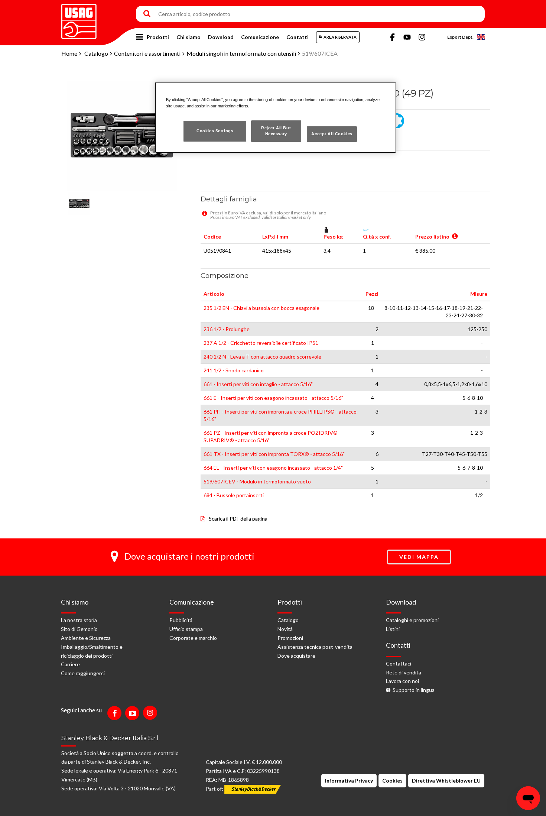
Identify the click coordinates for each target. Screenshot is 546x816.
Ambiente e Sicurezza (86, 638)
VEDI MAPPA (419, 557)
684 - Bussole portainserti (234, 495)
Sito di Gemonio (79, 629)
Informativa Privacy (349, 780)
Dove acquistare (296, 656)
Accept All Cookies (331, 134)
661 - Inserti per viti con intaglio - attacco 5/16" (258, 384)
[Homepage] (79, 19)
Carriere (70, 664)
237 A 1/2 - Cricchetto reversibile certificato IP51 (261, 343)
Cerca (146, 14)
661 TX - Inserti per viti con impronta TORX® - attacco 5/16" (274, 454)
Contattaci (398, 663)
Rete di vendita (403, 672)
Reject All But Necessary (276, 131)
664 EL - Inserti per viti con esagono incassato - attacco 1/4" (273, 467)
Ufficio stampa (186, 629)
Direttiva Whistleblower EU (446, 780)
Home (69, 53)
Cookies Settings (214, 131)
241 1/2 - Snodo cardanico (234, 370)
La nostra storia (79, 620)
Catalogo (96, 53)
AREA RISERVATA (340, 37)
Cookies (392, 780)
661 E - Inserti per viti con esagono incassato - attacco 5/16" (273, 398)
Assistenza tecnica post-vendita (314, 647)
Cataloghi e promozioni (412, 620)
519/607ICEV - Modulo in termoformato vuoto (257, 481)
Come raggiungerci (83, 673)
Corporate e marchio (193, 638)
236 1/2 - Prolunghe (227, 329)
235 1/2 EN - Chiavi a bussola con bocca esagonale (261, 308)
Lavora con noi (402, 681)
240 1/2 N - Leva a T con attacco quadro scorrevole (262, 356)
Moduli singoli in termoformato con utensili (241, 53)
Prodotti (158, 37)
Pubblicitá (180, 620)
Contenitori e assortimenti (147, 53)
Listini (393, 629)
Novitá (285, 629)
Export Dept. (460, 37)
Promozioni (290, 638)
